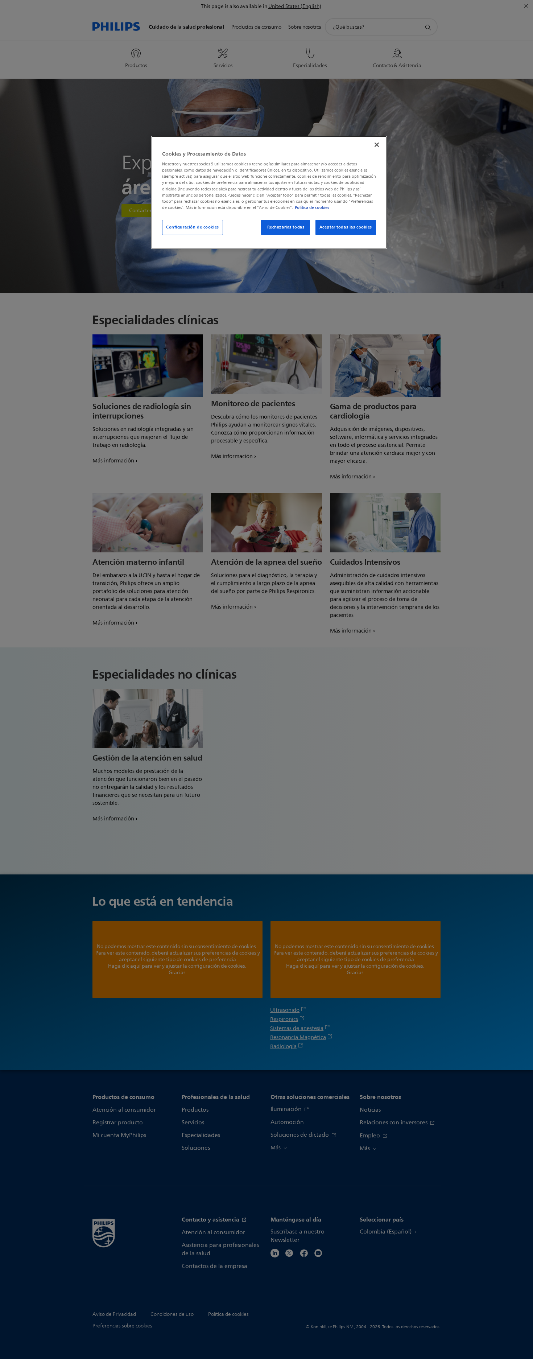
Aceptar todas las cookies (345, 227)
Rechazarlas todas (286, 227)
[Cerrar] (377, 145)
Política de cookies (312, 207)
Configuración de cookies (192, 227)
